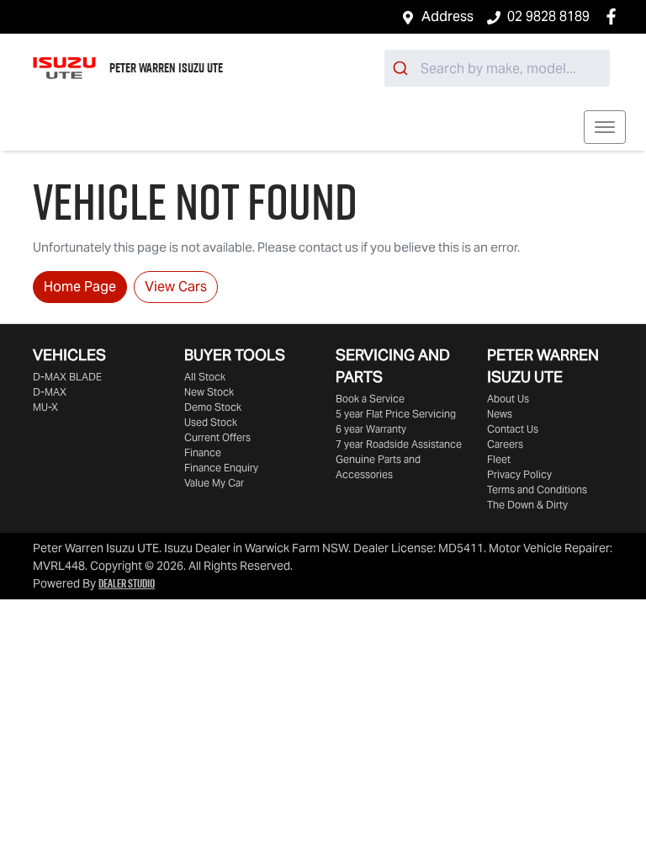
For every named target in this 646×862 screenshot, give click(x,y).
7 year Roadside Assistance (399, 444)
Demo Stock (212, 407)
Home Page (80, 286)
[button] (605, 127)
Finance (202, 452)
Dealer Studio (126, 583)
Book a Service (370, 398)
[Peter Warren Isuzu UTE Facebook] (614, 16)
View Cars (176, 286)
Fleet (499, 459)
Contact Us (512, 429)
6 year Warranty (371, 429)
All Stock (204, 376)
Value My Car (214, 482)
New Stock (209, 392)
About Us (508, 398)
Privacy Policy (519, 474)
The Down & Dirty (527, 504)
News (499, 413)
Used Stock (210, 422)
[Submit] (402, 68)
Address (447, 16)
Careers (505, 444)
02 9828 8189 (548, 16)
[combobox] (497, 68)
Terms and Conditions (537, 489)
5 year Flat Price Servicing (396, 413)
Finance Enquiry (221, 467)
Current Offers (217, 437)
